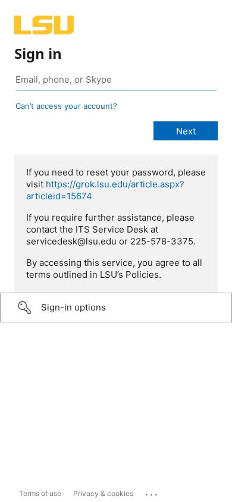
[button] (116, 307)
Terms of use (40, 493)
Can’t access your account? (66, 106)
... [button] (152, 492)
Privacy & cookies (103, 493)
